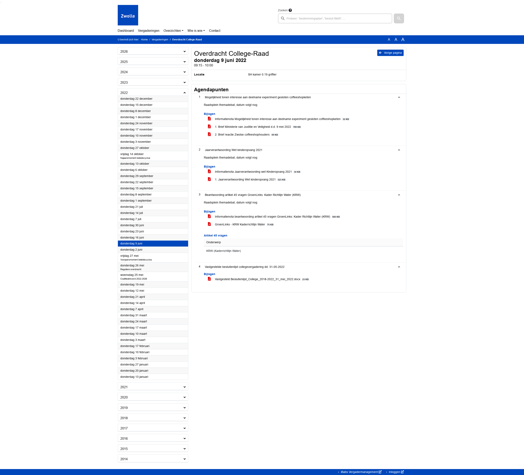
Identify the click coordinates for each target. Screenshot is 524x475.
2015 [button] (124, 449)
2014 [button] (124, 459)
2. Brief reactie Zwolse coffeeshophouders (246, 134)
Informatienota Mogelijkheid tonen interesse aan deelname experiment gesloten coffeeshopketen (281, 119)
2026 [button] (124, 51)
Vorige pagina (392, 52)
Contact (214, 30)
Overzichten (172, 30)
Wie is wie (194, 30)
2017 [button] (124, 428)
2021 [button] (124, 387)
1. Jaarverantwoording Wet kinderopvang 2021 (249, 179)
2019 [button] (124, 408)
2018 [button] (124, 418)
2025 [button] (124, 62)
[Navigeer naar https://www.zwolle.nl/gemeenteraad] (128, 15)
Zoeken (283, 10)
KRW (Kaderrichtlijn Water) (223, 250)
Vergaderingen (148, 30)
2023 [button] (124, 82)
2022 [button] (124, 93)
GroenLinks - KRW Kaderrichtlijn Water (243, 224)
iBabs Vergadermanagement (359, 472)
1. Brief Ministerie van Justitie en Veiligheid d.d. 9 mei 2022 (257, 126)
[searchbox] (335, 18)
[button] (399, 18)
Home (144, 39)
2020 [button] (124, 397)
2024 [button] (124, 72)
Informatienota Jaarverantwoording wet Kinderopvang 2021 (257, 171)
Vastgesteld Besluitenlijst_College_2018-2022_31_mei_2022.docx (261, 279)
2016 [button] (124, 438)
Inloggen (394, 472)
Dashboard (126, 30)
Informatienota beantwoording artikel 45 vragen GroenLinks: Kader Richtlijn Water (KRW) (277, 216)
